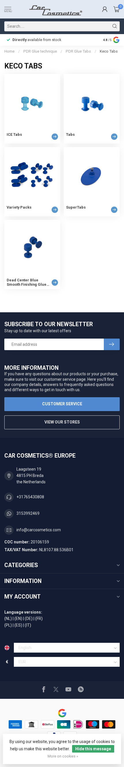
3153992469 (28, 513)
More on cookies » (63, 756)
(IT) (28, 625)
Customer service (62, 404)
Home (9, 51)
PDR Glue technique (40, 51)
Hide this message (93, 748)
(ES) (18, 625)
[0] (116, 9)
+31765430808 (30, 497)
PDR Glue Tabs (78, 51)
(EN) (18, 618)
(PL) (8, 625)
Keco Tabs (109, 51)
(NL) (8, 618)
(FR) (39, 618)
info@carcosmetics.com (38, 530)
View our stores (62, 422)
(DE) (29, 618)
